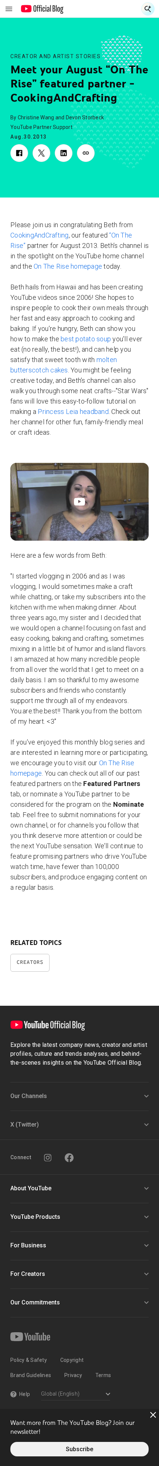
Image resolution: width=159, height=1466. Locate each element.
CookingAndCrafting (39, 235)
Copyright (72, 1360)
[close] (153, 1415)
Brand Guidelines (30, 1375)
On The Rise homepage (68, 266)
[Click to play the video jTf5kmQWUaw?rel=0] (79, 502)
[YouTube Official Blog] (42, 9)
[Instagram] (47, 1157)
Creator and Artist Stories (55, 56)
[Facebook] (69, 1157)
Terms (103, 1375)
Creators (30, 962)
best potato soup (86, 339)
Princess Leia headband (73, 411)
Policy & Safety (28, 1360)
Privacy (73, 1375)
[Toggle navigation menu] (8, 8)
